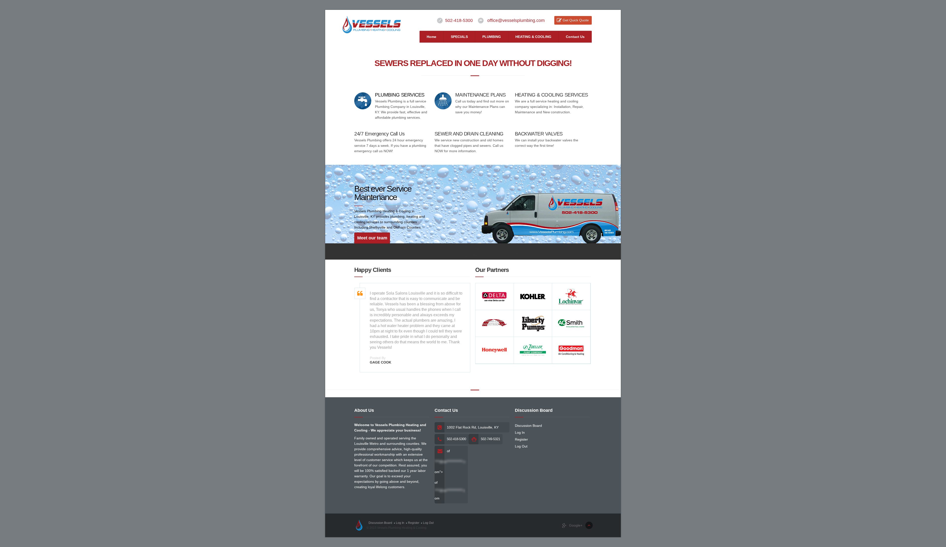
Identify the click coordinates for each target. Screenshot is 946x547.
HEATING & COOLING (533, 37)
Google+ (575, 525)
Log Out (521, 446)
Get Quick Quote (576, 20)
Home (431, 37)
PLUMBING (491, 37)
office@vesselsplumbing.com (516, 20)
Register (521, 439)
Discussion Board (528, 426)
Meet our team (372, 237)
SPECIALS (459, 37)
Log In (520, 432)
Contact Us (575, 37)
